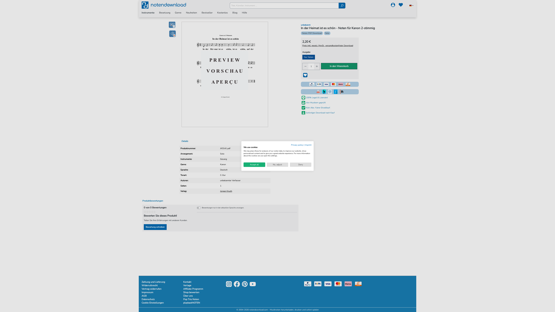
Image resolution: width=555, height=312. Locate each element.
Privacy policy (297, 145)
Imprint (308, 145)
